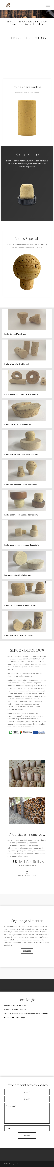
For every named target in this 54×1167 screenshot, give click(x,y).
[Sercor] (22, 5)
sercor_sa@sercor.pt (17, 1017)
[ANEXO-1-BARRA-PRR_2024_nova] (27, 732)
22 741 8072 (16, 1013)
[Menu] (46, 5)
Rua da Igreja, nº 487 (18, 1005)
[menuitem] (46, 5)
